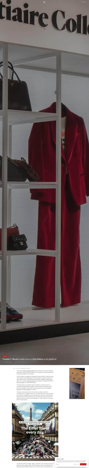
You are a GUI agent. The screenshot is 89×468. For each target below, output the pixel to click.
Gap (47, 388)
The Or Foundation (20, 382)
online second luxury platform (29, 370)
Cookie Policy (82, 461)
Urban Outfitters (27, 389)
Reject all (76, 464)
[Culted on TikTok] (82, 2)
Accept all (83, 464)
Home (14, 368)
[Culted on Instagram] (84, 2)
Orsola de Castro (48, 379)
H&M (49, 388)
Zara (21, 389)
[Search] (86, 2)
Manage (57, 464)
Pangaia (43, 379)
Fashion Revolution (31, 381)
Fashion (5, 356)
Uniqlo (18, 389)
